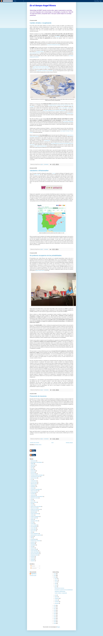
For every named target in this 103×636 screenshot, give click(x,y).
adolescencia (33, 460)
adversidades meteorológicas (36, 462)
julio (56, 595)
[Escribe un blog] (54, 164)
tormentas (33, 556)
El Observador (33, 492)
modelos (32, 515)
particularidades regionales (36, 535)
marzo (56, 581)
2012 (55, 573)
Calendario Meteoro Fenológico (37, 475)
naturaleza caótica (34, 520)
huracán (32, 505)
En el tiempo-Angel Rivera (43, 5)
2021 (55, 615)
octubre (56, 600)
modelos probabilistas (35, 516)
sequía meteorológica (35, 552)
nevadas (32, 523)
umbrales (32, 557)
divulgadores (33, 486)
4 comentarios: (46, 164)
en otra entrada (47, 140)
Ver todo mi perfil (33, 575)
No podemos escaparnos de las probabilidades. (46, 255)
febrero (56, 580)
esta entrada (57, 36)
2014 (55, 577)
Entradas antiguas (69, 442)
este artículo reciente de (40, 66)
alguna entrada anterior (40, 270)
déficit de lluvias (34, 483)
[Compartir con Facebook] (57, 164)
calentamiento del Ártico (35, 476)
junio (56, 586)
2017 (55, 608)
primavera (33, 543)
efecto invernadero (34, 490)
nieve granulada (34, 526)
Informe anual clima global (36, 506)
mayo (56, 585)
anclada (32, 466)
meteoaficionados (34, 510)
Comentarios (34, 568)
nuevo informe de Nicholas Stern (40, 146)
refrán (32, 546)
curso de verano (34, 482)
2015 (55, 605)
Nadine (32, 519)
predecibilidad (33, 539)
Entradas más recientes (34, 442)
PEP (32, 537)
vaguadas (33, 560)
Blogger (58, 626)
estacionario (33, 495)
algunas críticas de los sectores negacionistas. (41, 67)
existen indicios (70, 113)
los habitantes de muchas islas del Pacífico (44, 70)
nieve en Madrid (34, 525)
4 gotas (53, 173)
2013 (55, 575)
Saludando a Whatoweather (39, 170)
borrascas (33, 472)
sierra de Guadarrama (35, 553)
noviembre (57, 601)
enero (56, 578)
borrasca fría (33, 470)
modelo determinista (35, 513)
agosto (56, 596)
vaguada (32, 559)
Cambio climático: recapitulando (40, 23)
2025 (55, 621)
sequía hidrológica (34, 550)
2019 (55, 611)
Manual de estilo (34, 507)
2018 (55, 610)
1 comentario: (46, 249)
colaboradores (33, 480)
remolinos (33, 547)
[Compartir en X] (55, 164)
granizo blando (34, 502)
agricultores (33, 465)
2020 (55, 613)
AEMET (32, 463)
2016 (55, 606)
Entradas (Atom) (38, 444)
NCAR (32, 522)
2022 (55, 616)
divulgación (33, 485)
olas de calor (33, 530)
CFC (32, 479)
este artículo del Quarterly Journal (53, 44)
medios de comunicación (35, 509)
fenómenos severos (34, 497)
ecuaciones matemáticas (35, 489)
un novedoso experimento (68, 121)
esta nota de (40, 51)
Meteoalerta (33, 512)
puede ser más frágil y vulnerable (65, 107)
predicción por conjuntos (35, 540)
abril (56, 583)
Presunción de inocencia (38, 396)
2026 (55, 623)
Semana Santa (34, 549)
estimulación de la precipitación (37, 496)
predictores (33, 542)
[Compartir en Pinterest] (58, 164)
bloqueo (32, 469)
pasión (32, 536)
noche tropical (33, 529)
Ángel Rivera (33, 573)
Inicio (53, 442)
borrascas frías (33, 473)
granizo (32, 500)
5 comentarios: (46, 438)
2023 (55, 618)
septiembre (57, 598)
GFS (32, 499)
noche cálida (33, 527)
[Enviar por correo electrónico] (53, 164)
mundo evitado (34, 517)
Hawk (32, 503)
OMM (32, 532)
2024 (55, 620)
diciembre (57, 603)
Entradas (33, 565)
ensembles (33, 493)
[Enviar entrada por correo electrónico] (50, 164)
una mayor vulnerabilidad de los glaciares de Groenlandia (54, 110)
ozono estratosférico (35, 533)
